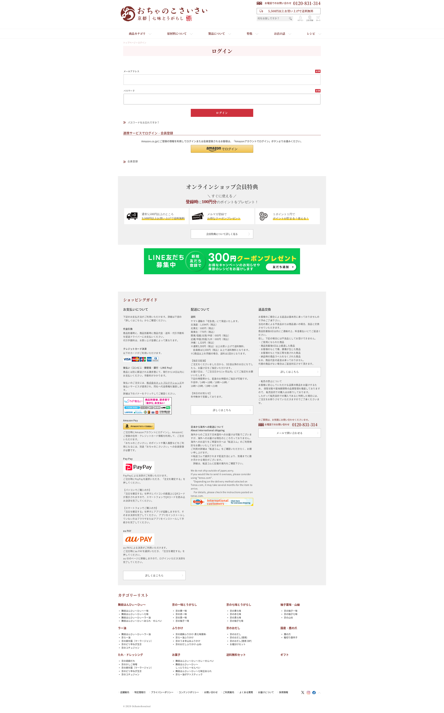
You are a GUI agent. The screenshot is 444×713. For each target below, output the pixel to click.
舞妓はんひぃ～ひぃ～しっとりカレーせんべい (188, 666)
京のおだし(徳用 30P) (241, 641)
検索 (290, 18)
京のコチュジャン (130, 648)
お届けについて (266, 692)
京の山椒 (288, 617)
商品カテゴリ (137, 34)
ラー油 (122, 628)
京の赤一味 (181, 614)
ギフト (284, 654)
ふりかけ (177, 628)
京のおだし (233, 628)
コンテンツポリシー (189, 692)
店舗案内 (124, 692)
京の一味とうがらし (184, 604)
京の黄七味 (235, 611)
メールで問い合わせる (289, 433)
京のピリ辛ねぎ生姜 (131, 644)
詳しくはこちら (154, 575)
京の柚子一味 (182, 621)
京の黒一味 (181, 617)
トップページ (129, 43)
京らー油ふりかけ (185, 637)
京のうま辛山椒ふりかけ (188, 641)
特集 (249, 34)
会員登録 (309, 20)
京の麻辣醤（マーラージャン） (137, 641)
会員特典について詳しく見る (222, 234)
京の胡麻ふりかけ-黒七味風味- (191, 634)
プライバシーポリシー (162, 692)
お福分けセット (238, 644)
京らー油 (125, 637)
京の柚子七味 (236, 621)
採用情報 (283, 692)
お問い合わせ (211, 692)
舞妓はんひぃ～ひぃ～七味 (134, 614)
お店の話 (279, 34)
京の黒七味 (235, 617)
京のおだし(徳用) (238, 637)
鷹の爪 (287, 634)
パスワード (129, 90)
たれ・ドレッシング (130, 654)
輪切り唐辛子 (290, 637)
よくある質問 (246, 692)
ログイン (300, 20)
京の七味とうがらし (238, 604)
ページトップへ (319, 693)
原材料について (177, 34)
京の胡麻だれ (128, 661)
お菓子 (176, 654)
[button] (222, 149)
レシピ (311, 34)
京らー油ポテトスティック (189, 674)
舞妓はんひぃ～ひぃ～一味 (134, 611)
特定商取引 (140, 692)
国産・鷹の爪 (288, 628)
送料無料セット (236, 654)
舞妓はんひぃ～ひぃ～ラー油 (136, 617)
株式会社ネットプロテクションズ (164, 383)
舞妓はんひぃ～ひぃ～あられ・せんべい (141, 621)
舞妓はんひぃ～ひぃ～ (132, 604)
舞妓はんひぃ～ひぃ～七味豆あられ (194, 671)
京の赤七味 (235, 614)
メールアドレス (131, 71)
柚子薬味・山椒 (290, 604)
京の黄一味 (181, 611)
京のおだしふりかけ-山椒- (189, 644)
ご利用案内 (228, 692)
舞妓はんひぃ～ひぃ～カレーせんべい (195, 661)
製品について (216, 34)
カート (318, 20)
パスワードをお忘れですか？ (143, 122)
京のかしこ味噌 (129, 664)
